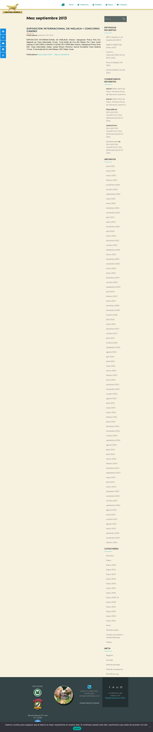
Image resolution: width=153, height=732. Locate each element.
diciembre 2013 (112, 468)
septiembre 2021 (113, 250)
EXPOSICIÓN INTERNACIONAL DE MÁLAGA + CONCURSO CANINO (63, 30)
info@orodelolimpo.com (89, 696)
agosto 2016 (111, 352)
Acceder (109, 660)
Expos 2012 (111, 574)
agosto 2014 (111, 445)
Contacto (123, 4)
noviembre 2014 (113, 431)
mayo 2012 (110, 514)
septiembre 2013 (113, 473)
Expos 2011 (111, 569)
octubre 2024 (111, 189)
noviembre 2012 (113, 496)
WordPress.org (112, 674)
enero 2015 (110, 421)
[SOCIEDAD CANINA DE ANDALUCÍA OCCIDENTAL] (38, 692)
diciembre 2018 (112, 305)
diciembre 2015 (112, 384)
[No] (150, 727)
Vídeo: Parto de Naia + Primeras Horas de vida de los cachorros (116, 91)
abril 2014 (110, 454)
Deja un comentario (61, 54)
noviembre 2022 (113, 226)
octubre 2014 (111, 435)
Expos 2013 (47, 54)
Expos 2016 (111, 593)
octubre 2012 (111, 500)
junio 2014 (110, 449)
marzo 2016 (111, 370)
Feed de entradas (113, 664)
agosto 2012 (111, 510)
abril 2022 (110, 231)
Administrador (112, 141)
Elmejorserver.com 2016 (115, 698)
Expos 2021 (111, 607)
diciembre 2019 (112, 277)
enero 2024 (110, 203)
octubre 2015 (111, 394)
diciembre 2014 (112, 426)
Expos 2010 (111, 565)
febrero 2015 (111, 417)
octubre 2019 (111, 282)
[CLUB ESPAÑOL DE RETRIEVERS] (38, 704)
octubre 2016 (111, 342)
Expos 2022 (111, 611)
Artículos (110, 555)
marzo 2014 (111, 459)
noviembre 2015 (113, 389)
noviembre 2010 (113, 538)
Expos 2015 (111, 588)
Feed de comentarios (114, 669)
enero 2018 (110, 324)
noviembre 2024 (113, 185)
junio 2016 (110, 361)
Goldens (98, 4)
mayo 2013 (110, 477)
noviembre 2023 (113, 212)
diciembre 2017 (112, 329)
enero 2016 (110, 380)
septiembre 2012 (113, 505)
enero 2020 (110, 273)
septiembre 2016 (113, 347)
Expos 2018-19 (112, 597)
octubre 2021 (111, 245)
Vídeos (109, 642)
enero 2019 (110, 301)
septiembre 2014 (113, 440)
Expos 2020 (111, 602)
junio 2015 (110, 403)
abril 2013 (110, 482)
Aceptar (77, 728)
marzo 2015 (111, 412)
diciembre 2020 (112, 259)
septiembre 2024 (113, 194)
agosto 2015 (111, 398)
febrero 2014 (111, 463)
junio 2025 (110, 166)
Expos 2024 (111, 616)
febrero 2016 (111, 375)
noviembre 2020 (113, 264)
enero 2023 (110, 222)
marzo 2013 (111, 486)
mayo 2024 (110, 198)
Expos (110, 4)
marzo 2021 (111, 254)
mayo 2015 (110, 407)
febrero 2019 (111, 296)
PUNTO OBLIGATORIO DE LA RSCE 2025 (115, 55)
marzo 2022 (111, 236)
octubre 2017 (111, 333)
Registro (109, 655)
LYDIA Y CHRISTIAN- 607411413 (89, 692)
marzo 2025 (111, 175)
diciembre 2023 (112, 208)
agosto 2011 (111, 524)
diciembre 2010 (112, 533)
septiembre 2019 (113, 287)
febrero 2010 (111, 542)
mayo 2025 (110, 171)
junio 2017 (110, 338)
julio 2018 (110, 319)
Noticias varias (112, 630)
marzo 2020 (111, 268)
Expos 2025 (111, 620)
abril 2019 (110, 291)
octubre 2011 (111, 519)
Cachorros (83, 4)
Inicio (71, 4)
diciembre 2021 (112, 240)
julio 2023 (110, 217)
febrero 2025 (111, 180)
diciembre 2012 (112, 491)
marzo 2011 (111, 528)
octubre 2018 (111, 315)
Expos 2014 (111, 583)
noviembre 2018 (113, 310)
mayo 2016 (110, 366)
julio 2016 (110, 356)
